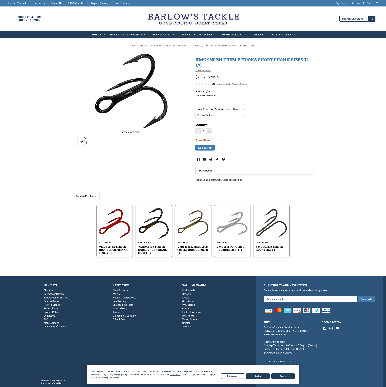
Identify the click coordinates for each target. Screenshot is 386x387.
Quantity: (201, 124)
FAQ (46, 319)
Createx (186, 323)
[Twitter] (217, 159)
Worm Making (232, 34)
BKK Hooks (188, 315)
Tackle (258, 34)
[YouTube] (337, 328)
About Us (40, 3)
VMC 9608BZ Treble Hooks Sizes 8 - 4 (269, 248)
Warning (204, 140)
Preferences (233, 376)
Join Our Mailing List (18, 3)
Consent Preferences (55, 326)
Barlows (186, 294)
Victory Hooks (189, 319)
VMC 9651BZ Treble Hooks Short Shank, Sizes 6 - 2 (153, 249)
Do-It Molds (188, 290)
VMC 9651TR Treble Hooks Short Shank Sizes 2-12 (113, 249)
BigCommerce (58, 381)
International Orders (54, 294)
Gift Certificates (76, 3)
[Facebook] (198, 159)
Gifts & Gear (282, 34)
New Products (120, 290)
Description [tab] (205, 170)
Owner (185, 308)
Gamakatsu (188, 301)
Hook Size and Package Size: (220, 109)
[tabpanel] (254, 181)
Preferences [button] (114, 378)
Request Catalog (99, 3)
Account (356, 3)
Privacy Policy (51, 312)
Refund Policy (51, 308)
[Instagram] (331, 328)
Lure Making (162, 34)
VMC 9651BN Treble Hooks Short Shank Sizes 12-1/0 (252, 62)
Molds (96, 34)
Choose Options (117, 227)
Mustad (186, 297)
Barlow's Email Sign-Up (56, 297)
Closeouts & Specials (124, 315)
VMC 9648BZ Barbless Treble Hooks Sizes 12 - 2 (193, 249)
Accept (283, 376)
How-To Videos (122, 3)
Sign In (339, 3)
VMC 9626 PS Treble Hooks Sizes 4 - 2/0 (230, 248)
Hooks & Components (126, 34)
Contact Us (56, 3)
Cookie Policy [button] (175, 375)
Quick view (112, 220)
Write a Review (240, 84)
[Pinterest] (223, 159)
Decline (258, 376)
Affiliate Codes (51, 323)
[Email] (204, 159)
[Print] (211, 159)
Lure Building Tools (197, 34)
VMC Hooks (188, 304)
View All (186, 326)
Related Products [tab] (86, 196)
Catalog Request (52, 301)
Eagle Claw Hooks (191, 312)
